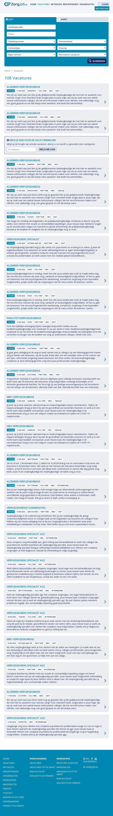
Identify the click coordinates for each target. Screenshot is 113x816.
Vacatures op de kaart (42, 767)
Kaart (64, 19)
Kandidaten (9, 784)
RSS (87, 758)
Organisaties (86, 4)
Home (33, 4)
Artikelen (56, 4)
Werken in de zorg (13, 797)
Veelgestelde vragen (41, 775)
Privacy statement (13, 805)
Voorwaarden (11, 801)
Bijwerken (98, 61)
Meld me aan (101, 8)
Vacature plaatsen (67, 763)
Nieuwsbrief (90, 761)
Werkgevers (9, 780)
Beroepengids (70, 4)
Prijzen (7, 788)
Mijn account (37, 771)
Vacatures (44, 4)
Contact (8, 792)
